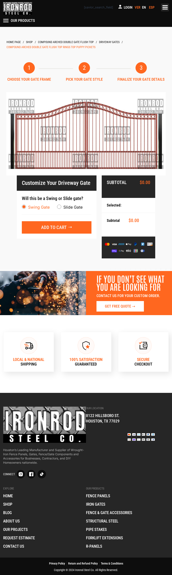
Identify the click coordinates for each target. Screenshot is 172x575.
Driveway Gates (109, 42)
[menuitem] (144, 7)
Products (29, 42)
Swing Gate (39, 207)
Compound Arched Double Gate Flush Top (66, 42)
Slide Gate (73, 207)
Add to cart (54, 227)
